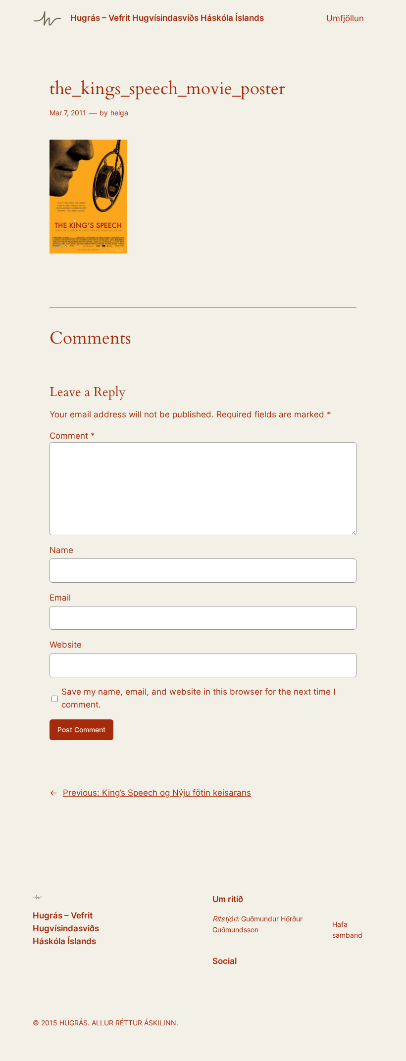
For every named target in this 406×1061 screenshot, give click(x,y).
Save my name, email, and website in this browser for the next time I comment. (198, 698)
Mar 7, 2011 (68, 112)
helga (119, 112)
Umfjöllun (345, 18)
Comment (72, 436)
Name (61, 550)
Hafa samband (347, 929)
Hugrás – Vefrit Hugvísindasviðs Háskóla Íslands (167, 18)
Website (66, 645)
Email (60, 598)
